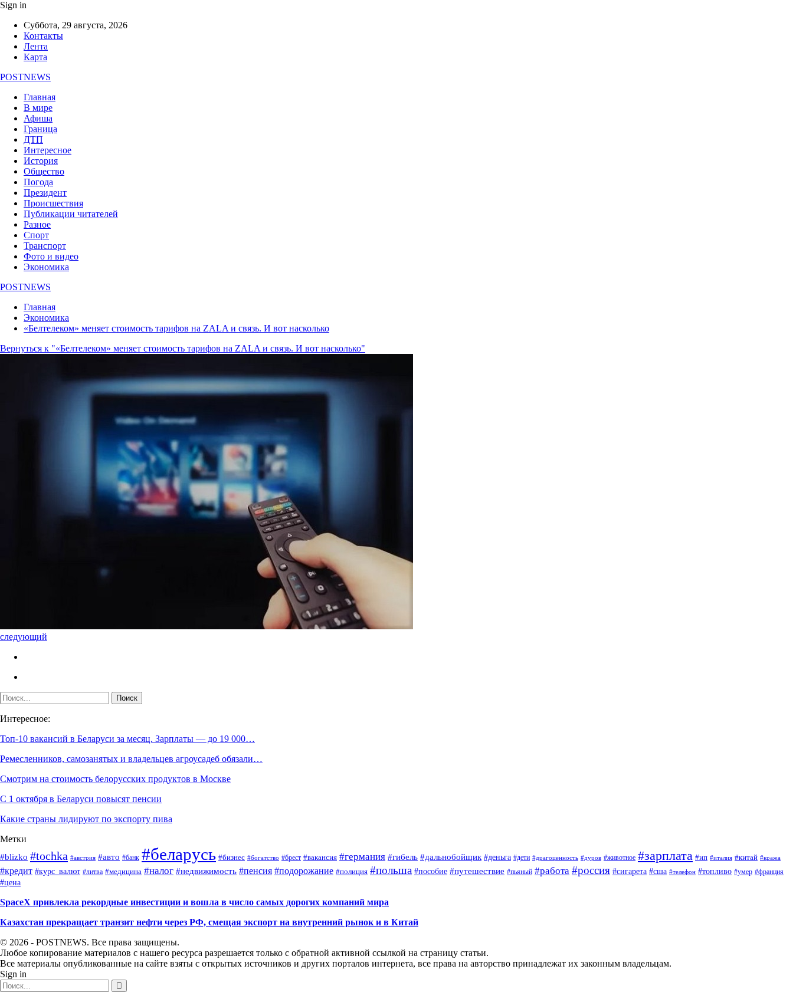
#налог (158, 870)
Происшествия (53, 203)
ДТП (33, 139)
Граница (40, 129)
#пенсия (255, 870)
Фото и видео (51, 256)
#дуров (591, 857)
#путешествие (477, 871)
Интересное (47, 150)
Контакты (43, 36)
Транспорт (45, 246)
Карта (35, 57)
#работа (552, 870)
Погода (38, 182)
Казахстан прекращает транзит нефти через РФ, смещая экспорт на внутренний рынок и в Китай (209, 922)
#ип (701, 857)
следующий (23, 637)
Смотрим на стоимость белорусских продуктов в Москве (115, 779)
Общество (44, 171)
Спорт (36, 235)
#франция (769, 872)
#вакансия (320, 857)
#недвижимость (206, 871)
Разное (37, 224)
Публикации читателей (71, 214)
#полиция (352, 872)
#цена (10, 882)
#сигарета (629, 871)
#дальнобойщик (450, 857)
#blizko (14, 857)
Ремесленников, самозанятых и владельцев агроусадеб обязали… (131, 759)
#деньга (497, 857)
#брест (291, 857)
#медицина (123, 872)
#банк (130, 858)
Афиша (38, 118)
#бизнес (231, 857)
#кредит (16, 871)
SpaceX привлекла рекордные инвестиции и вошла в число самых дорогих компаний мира (194, 902)
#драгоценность (555, 858)
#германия (362, 856)
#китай (746, 857)
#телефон (682, 872)
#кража (770, 858)
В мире (38, 108)
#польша (391, 870)
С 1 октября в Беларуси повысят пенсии (81, 799)
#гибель (403, 857)
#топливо (715, 871)
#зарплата (665, 855)
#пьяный (519, 872)
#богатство (263, 857)
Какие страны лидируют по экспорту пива (86, 819)
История (41, 161)
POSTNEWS (25, 77)
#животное (619, 858)
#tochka (49, 855)
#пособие (430, 871)
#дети (521, 858)
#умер (743, 872)
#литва (93, 872)
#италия (721, 857)
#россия (591, 870)
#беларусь (179, 854)
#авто (109, 857)
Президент (45, 193)
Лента (36, 46)
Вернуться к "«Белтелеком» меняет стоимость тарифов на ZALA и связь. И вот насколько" (182, 348)
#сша (658, 871)
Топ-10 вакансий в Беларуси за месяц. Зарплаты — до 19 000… (127, 739)
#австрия (83, 858)
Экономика (46, 267)
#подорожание (303, 870)
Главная (39, 97)
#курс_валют (57, 871)
